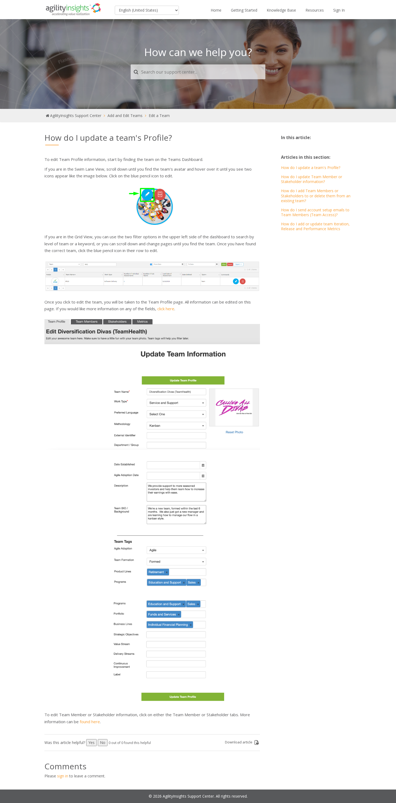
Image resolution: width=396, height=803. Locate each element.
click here (165, 308)
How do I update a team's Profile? (310, 167)
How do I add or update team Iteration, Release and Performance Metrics (315, 226)
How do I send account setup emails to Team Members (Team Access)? (315, 212)
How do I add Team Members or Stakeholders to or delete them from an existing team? (315, 195)
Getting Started (244, 10)
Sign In (339, 10)
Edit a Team (159, 115)
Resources (314, 10)
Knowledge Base (281, 10)
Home (216, 10)
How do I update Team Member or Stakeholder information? (311, 179)
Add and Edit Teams (125, 115)
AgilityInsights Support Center (75, 115)
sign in (62, 775)
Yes (91, 742)
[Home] (74, 9)
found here (90, 721)
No (102, 742)
